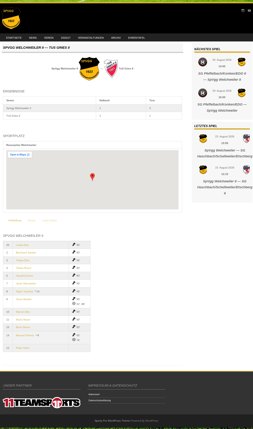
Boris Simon (23, 327)
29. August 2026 (222, 59)
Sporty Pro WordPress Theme (112, 420)
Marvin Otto (23, 311)
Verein (49, 37)
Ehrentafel (136, 37)
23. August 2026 (224, 136)
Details (32, 220)
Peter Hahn (22, 347)
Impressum (94, 394)
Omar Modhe (23, 299)
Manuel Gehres (25, 335)
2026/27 (66, 37)
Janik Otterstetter (26, 283)
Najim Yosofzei (24, 291)
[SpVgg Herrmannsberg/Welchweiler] (11, 28)
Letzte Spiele (49, 220)
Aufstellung (14, 220)
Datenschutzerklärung (100, 400)
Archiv (116, 37)
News (33, 37)
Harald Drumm (24, 275)
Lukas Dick (22, 244)
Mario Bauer (23, 319)
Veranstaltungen (91, 37)
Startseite (14, 37)
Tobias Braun (23, 267)
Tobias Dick (22, 260)
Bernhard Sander (26, 252)
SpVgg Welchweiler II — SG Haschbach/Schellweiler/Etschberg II (224, 187)
